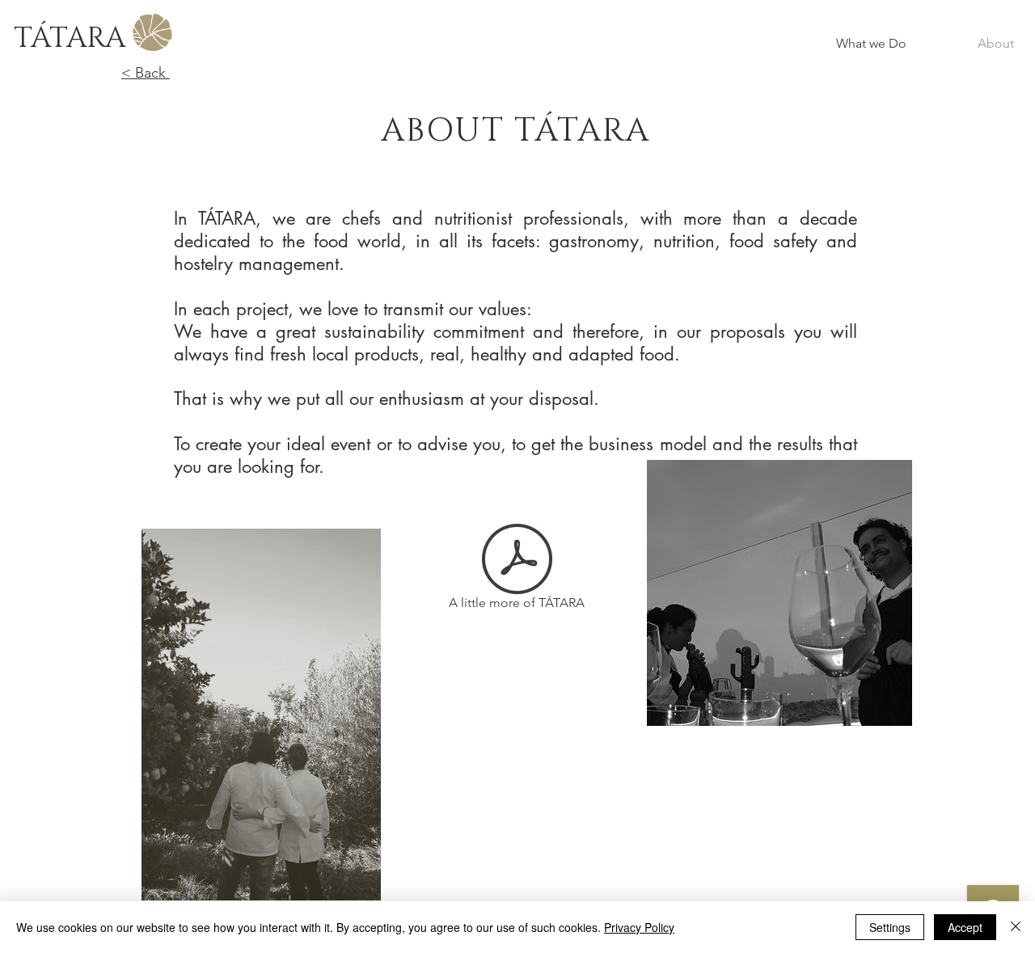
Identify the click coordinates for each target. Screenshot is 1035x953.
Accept (965, 927)
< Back (145, 73)
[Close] (1015, 927)
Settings (889, 927)
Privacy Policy (639, 927)
